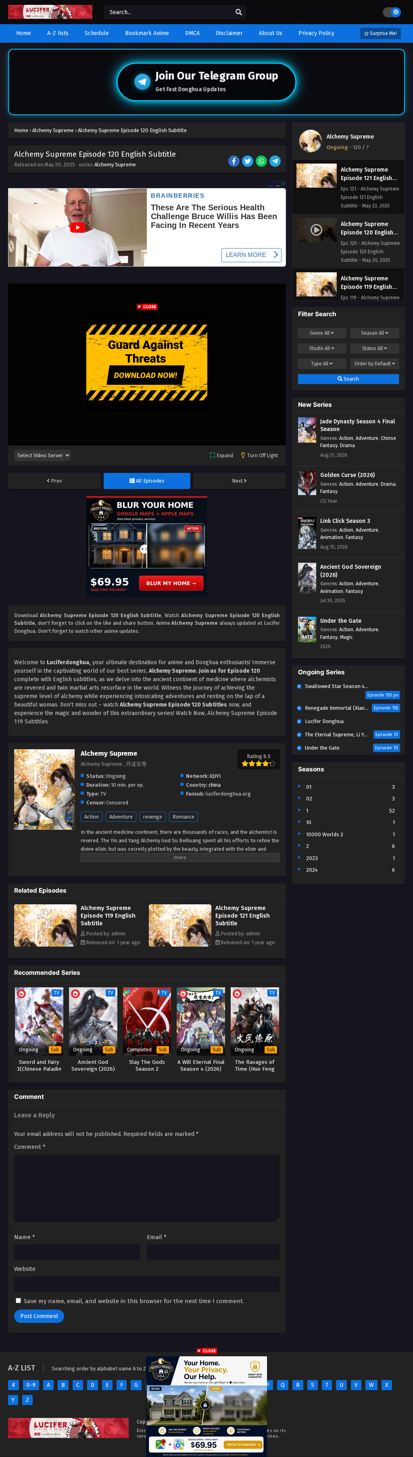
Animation (331, 537)
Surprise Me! (383, 33)
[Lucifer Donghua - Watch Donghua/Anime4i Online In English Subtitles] (50, 17)
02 (309, 799)
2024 (312, 870)
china (215, 785)
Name (24, 1237)
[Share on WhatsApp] (262, 162)
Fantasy (329, 491)
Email (157, 1237)
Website (24, 1269)
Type (319, 364)
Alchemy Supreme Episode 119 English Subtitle (108, 915)
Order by (373, 364)
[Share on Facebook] (234, 162)
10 (308, 822)
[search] (239, 12)
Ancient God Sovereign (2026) (350, 571)
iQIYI (215, 776)
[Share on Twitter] (248, 162)
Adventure (121, 817)
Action (91, 817)
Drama (347, 445)
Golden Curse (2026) (347, 475)
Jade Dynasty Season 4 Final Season (357, 425)
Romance (183, 817)
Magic (346, 637)
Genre (320, 333)
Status (372, 348)
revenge (152, 817)
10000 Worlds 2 (324, 834)
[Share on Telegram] (275, 162)
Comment (30, 1146)
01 (308, 787)
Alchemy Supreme (115, 165)
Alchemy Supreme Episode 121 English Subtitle (242, 915)
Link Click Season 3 (345, 521)
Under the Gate (340, 621)
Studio (319, 348)
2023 (312, 858)
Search (350, 379)
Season (372, 333)
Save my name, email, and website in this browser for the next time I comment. (134, 1301)
